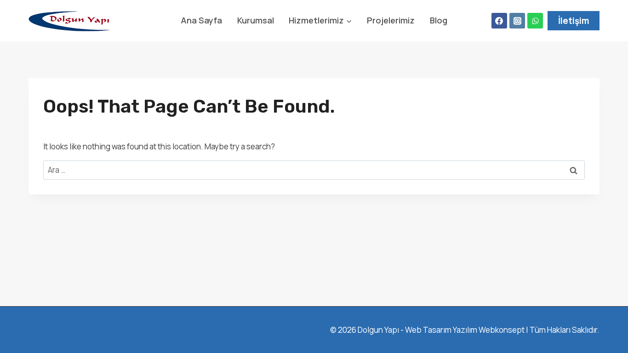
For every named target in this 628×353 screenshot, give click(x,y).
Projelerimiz (391, 20)
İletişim (573, 21)
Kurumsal (255, 20)
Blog (438, 20)
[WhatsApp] (535, 20)
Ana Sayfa (201, 20)
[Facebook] (499, 20)
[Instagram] (517, 20)
